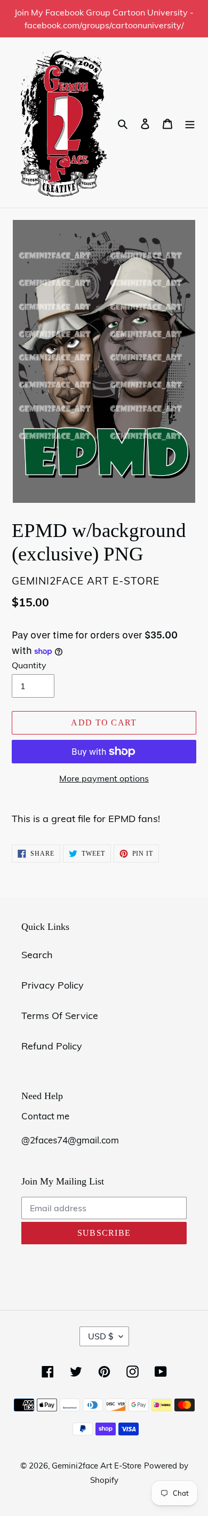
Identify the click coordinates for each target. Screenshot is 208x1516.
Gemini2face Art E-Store (96, 1465)
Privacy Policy (52, 985)
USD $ (101, 1336)
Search (37, 955)
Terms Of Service (59, 1015)
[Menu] (190, 122)
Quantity (29, 665)
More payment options (104, 778)
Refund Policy (51, 1046)
